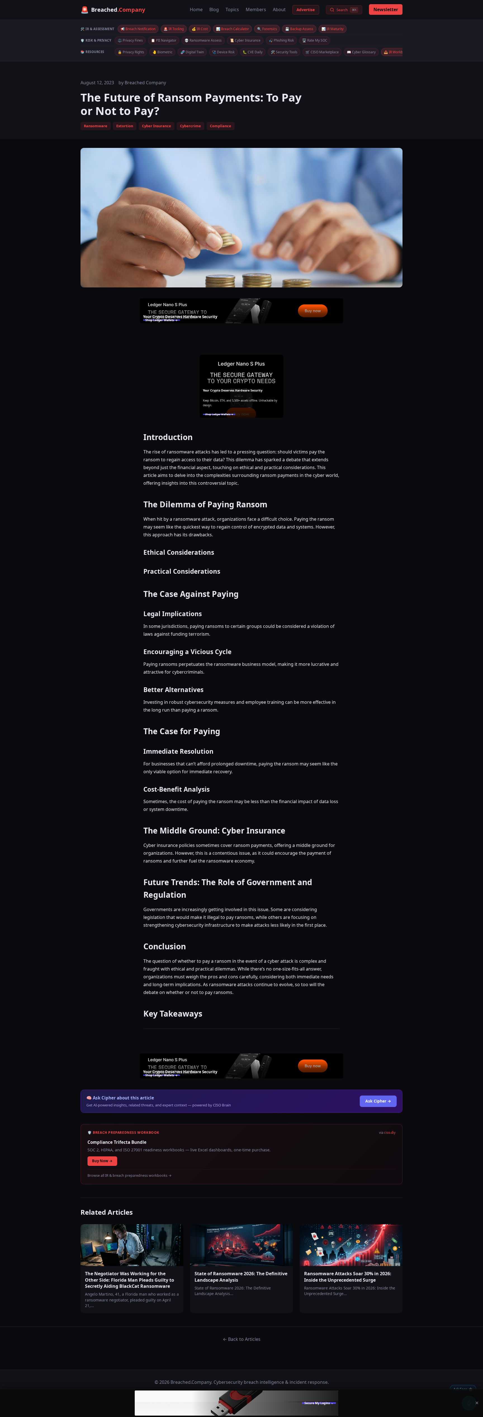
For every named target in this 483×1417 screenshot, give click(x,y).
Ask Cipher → (378, 1101)
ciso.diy (390, 1132)
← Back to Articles (242, 1339)
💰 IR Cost (200, 29)
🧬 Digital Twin (192, 52)
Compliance (220, 125)
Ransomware (95, 125)
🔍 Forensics (267, 29)
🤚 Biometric (162, 52)
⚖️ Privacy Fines (130, 40)
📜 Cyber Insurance (245, 40)
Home (196, 9)
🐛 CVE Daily (252, 52)
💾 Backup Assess (299, 29)
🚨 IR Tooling (174, 29)
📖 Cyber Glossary (361, 52)
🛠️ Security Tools (284, 52)
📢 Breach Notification (137, 29)
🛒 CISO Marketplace (322, 52)
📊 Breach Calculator (232, 29)
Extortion (124, 125)
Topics (232, 9)
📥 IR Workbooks (397, 52)
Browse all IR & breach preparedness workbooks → (129, 1175)
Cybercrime (190, 125)
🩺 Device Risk (223, 52)
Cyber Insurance (156, 125)
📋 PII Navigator (163, 40)
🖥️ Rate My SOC (314, 40)
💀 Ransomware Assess (203, 40)
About (279, 9)
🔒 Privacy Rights (131, 52)
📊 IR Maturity (332, 29)
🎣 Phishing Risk (281, 40)
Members (256, 9)
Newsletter (385, 9)
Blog (214, 9)
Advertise (306, 9)
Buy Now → (102, 1160)
